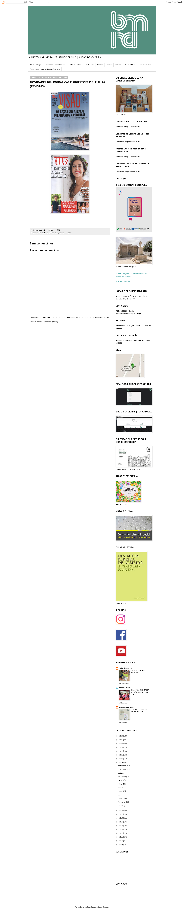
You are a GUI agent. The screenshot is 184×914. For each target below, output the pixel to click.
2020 (121, 759)
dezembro (122, 766)
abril (120, 795)
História (100, 65)
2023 (121, 747)
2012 (121, 833)
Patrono (118, 65)
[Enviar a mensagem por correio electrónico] (58, 230)
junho (120, 788)
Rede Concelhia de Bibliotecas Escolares (45, 69)
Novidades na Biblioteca (47, 233)
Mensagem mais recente (40, 317)
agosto (121, 780)
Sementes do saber (126, 707)
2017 (121, 814)
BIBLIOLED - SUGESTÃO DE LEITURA (131, 185)
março (121, 798)
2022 (121, 751)
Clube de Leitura (75, 65)
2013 (121, 829)
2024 (121, 744)
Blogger (106, 907)
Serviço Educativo (145, 65)
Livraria (109, 65)
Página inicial (72, 317)
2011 (121, 837)
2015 (121, 822)
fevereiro (122, 802)
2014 (121, 826)
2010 (121, 841)
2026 (121, 736)
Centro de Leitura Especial (55, 65)
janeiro (121, 806)
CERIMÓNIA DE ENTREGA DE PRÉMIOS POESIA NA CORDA (140, 692)
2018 (121, 811)
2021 (121, 755)
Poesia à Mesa (130, 65)
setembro (122, 777)
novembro (122, 769)
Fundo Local (89, 65)
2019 (121, 763)
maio (120, 791)
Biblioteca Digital (36, 65)
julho (120, 784)
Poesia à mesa (124, 688)
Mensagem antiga (102, 317)
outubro (121, 773)
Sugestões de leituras (64, 233)
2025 (121, 740)
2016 (121, 818)
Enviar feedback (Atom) (48, 322)
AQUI (138, 127)
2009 (121, 845)
